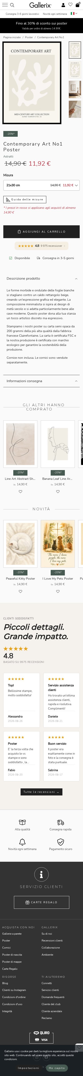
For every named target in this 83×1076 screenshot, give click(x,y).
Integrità (7, 1011)
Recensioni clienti (52, 940)
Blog (5, 983)
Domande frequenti (53, 997)
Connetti (47, 983)
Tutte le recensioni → (41, 792)
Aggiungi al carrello (44, 231)
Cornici (6, 947)
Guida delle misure (26, 199)
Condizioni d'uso (12, 1004)
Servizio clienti (50, 990)
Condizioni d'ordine (13, 997)
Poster (6, 940)
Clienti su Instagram (14, 990)
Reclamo (47, 1018)
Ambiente (47, 954)
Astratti (8, 157)
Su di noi (47, 934)
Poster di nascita (12, 954)
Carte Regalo (44, 902)
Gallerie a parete (11, 934)
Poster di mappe (11, 962)
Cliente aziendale (52, 1011)
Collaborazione (51, 947)
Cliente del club (51, 1004)
